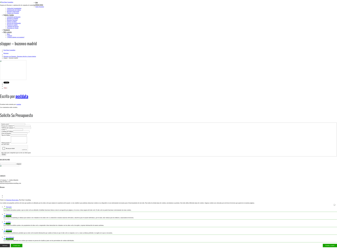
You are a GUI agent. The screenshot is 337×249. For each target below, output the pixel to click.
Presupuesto (7, 30)
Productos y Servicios (9, 15)
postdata (22, 96)
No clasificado (10, 237)
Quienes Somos (39, 5)
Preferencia (9, 229)
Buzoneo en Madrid (12, 18)
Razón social (5, 124)
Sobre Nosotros (39, 6)
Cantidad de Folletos (7, 131)
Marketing (9, 214)
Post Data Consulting (9, 50)
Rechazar (5, 245)
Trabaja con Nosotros (13, 13)
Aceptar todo (16, 245)
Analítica (8, 222)
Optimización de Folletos (14, 10)
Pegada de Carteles (12, 25)
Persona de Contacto (7, 126)
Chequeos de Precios (13, 26)
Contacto (9, 35)
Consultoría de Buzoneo (13, 17)
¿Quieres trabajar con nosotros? (15, 37)
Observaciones (6, 142)
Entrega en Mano (12, 21)
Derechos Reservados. (12, 200)
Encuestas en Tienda (12, 28)
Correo (3, 129)
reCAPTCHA (5, 144)
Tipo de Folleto (5, 135)
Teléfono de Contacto (7, 127)
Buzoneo (6, 53)
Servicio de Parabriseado (14, 23)
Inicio (36, 2)
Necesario (9, 207)
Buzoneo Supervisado (13, 11)
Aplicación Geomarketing (14, 8)
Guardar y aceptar (329, 245)
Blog (8, 34)
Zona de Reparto (6, 133)
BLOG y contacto (8, 32)
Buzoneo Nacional (12, 20)
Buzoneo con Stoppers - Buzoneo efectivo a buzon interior (20, 56)
